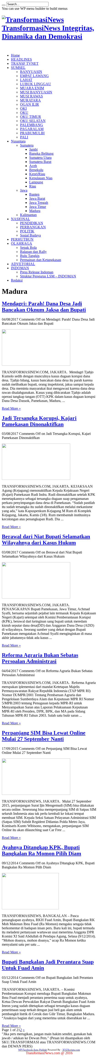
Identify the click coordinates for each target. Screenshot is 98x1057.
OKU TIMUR (30, 117)
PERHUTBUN (22, 239)
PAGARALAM (32, 129)
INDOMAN (20, 268)
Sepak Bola (28, 247)
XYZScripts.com (71, 1049)
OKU (24, 113)
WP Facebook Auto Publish (32, 1049)
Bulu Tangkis (29, 256)
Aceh (33, 166)
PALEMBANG (31, 125)
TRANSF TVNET (25, 63)
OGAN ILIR (29, 104)
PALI (24, 137)
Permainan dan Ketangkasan (40, 260)
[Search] (3, 5)
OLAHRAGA (21, 243)
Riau (32, 186)
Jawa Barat (37, 198)
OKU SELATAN (33, 121)
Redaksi (17, 280)
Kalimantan (28, 215)
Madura (34, 211)
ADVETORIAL (23, 264)
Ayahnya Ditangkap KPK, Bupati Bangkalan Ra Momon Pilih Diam (41, 850)
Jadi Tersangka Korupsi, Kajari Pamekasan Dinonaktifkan (39, 421)
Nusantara (18, 141)
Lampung (36, 182)
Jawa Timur (37, 207)
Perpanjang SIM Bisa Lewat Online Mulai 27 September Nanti (43, 736)
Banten (34, 194)
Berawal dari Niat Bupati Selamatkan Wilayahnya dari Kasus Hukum (46, 539)
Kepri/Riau (37, 174)
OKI (23, 108)
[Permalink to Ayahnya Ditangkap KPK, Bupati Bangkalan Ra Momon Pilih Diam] (30, 908)
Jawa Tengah (38, 202)
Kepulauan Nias (40, 178)
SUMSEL (18, 68)
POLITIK (27, 231)
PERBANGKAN (33, 227)
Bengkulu (36, 170)
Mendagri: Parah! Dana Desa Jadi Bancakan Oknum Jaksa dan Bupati (44, 307)
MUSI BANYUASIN (36, 92)
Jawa (23, 190)
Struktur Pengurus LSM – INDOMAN (48, 276)
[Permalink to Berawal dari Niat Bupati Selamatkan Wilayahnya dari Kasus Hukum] (36, 597)
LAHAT (26, 80)
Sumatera (27, 145)
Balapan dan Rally (33, 252)
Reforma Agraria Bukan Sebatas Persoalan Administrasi (40, 658)
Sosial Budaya (30, 235)
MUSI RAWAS (31, 96)
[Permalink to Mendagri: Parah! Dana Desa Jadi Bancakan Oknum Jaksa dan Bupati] (36, 364)
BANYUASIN (31, 72)
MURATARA (30, 100)
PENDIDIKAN (31, 223)
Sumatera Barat (40, 162)
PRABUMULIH (32, 133)
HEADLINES (21, 59)
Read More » (11, 408)
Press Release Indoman (36, 272)
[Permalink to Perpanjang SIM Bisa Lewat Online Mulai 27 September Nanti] (36, 793)
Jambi (33, 149)
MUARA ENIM (32, 88)
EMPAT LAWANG (34, 76)
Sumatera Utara (40, 158)
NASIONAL (20, 219)
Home (15, 55)
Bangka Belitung (41, 153)
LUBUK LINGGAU (35, 84)
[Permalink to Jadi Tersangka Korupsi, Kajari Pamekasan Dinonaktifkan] (36, 479)
